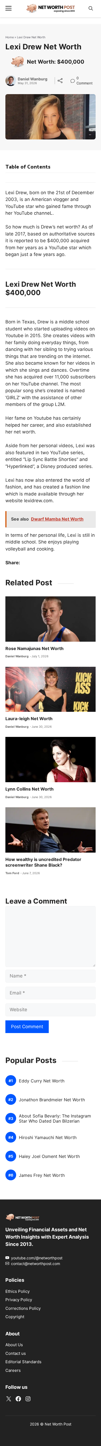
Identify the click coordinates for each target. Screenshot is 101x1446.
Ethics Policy (17, 1291)
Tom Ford (12, 873)
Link (74, 78)
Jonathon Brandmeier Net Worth (52, 1099)
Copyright (14, 1316)
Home (9, 37)
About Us (14, 1344)
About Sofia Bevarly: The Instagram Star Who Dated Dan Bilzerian (55, 1118)
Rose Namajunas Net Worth (34, 648)
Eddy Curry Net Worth (41, 1080)
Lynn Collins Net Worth (29, 789)
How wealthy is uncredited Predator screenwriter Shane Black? (43, 862)
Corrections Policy (23, 1308)
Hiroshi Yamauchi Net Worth (47, 1137)
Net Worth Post (58, 1424)
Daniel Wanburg (32, 79)
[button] (90, 8)
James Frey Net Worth (42, 1175)
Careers (13, 1370)
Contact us (15, 1353)
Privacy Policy (18, 1299)
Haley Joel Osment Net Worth (49, 1156)
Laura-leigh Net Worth (29, 718)
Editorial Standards (23, 1361)
